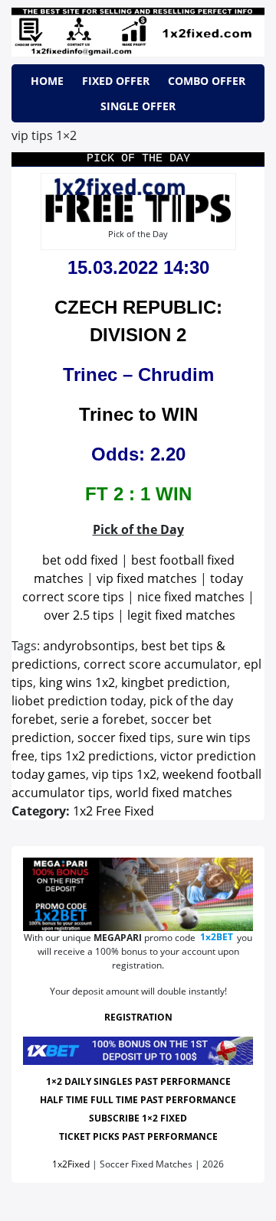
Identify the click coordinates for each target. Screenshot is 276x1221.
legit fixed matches (181, 615)
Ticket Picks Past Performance (138, 1136)
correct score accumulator (161, 664)
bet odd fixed (80, 560)
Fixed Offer (116, 80)
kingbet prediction (174, 682)
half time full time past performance (138, 1099)
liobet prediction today (77, 700)
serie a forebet (103, 719)
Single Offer (138, 106)
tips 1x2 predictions (97, 755)
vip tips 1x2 (124, 774)
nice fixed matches (191, 596)
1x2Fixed (71, 1164)
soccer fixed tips (124, 737)
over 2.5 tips (79, 615)
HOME (47, 80)
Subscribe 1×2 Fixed (138, 1118)
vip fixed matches (147, 578)
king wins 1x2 (77, 682)
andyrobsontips (89, 645)
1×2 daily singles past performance (138, 1081)
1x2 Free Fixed (113, 811)
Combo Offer (206, 80)
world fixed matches (174, 792)
